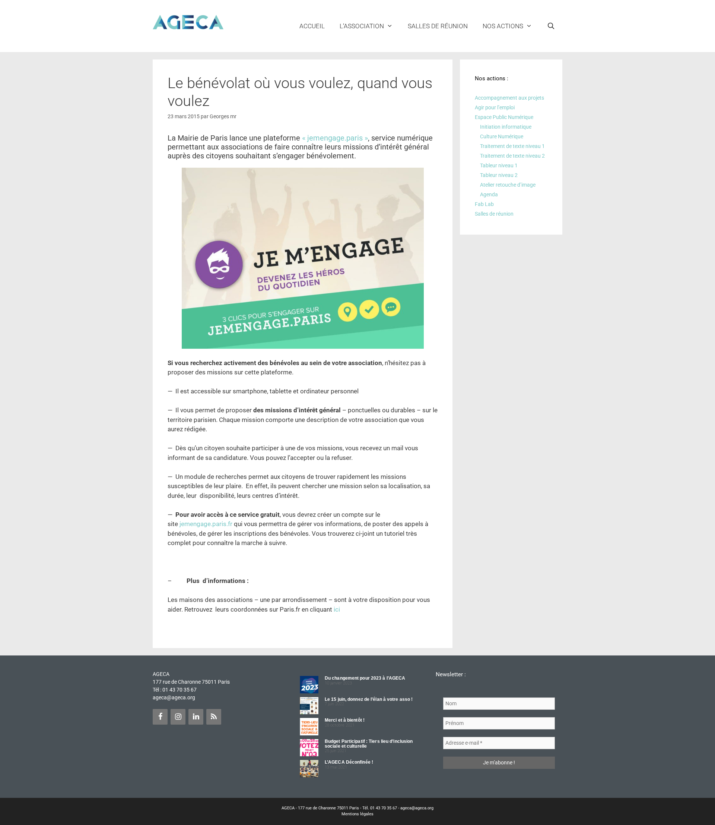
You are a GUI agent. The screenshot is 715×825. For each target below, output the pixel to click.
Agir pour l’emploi (495, 107)
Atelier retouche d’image (508, 185)
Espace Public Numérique (504, 117)
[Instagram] (178, 717)
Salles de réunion (438, 26)
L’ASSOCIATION (362, 26)
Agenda (489, 194)
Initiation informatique (505, 127)
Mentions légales (357, 814)
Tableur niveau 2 (499, 175)
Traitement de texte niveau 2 (512, 156)
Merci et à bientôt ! (345, 720)
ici (337, 609)
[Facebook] (160, 717)
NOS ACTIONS (503, 26)
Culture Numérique (501, 136)
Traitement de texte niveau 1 (512, 146)
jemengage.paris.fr (205, 524)
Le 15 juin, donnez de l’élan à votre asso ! (369, 699)
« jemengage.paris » (335, 137)
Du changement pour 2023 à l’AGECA (365, 678)
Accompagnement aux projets (509, 98)
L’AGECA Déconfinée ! (349, 762)
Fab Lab (484, 204)
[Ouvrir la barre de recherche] (550, 26)
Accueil (312, 26)
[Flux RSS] (213, 717)
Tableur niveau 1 (499, 165)
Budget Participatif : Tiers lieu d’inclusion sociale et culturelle (369, 744)
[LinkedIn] (195, 717)
